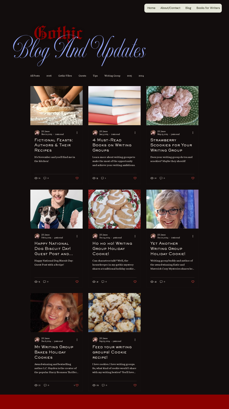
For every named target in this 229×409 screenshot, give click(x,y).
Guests (82, 75)
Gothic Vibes (65, 75)
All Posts (35, 75)
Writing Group (112, 75)
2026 (49, 75)
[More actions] (78, 133)
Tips (95, 75)
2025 (129, 75)
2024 (141, 75)
